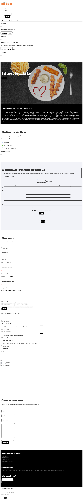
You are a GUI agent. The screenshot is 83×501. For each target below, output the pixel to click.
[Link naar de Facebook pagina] (5, 498)
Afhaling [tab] (43, 221)
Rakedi (8, 494)
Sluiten (9, 33)
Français (16, 20)
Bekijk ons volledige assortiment (11, 290)
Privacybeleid (30, 45)
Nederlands (4, 20)
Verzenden (5, 442)
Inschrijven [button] (5, 482)
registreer (12, 29)
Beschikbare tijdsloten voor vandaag (41, 210)
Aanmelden (7, 14)
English (11, 20)
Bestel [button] (7, 16)
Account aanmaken (5, 49)
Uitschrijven (4, 483)
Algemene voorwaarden (21, 45)
